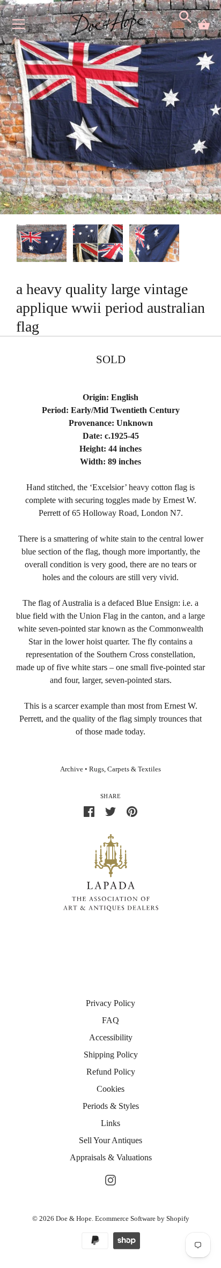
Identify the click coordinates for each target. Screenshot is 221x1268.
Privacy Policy (110, 1003)
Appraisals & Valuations (111, 1157)
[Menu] (19, 26)
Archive (71, 769)
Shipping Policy (111, 1054)
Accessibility (110, 1037)
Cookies (110, 1088)
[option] (41, 245)
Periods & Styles (111, 1106)
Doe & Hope (74, 1218)
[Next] (205, 245)
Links (110, 1123)
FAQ (110, 1020)
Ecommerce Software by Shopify (142, 1218)
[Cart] (203, 24)
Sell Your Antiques (110, 1140)
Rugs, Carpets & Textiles (125, 769)
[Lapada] (110, 871)
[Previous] (16, 245)
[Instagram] (110, 1178)
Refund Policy (110, 1071)
